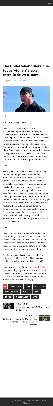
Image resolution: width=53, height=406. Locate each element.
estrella (39, 286)
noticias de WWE (37, 267)
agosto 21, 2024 (11, 80)
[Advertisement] (26, 36)
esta (28, 286)
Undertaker (22, 297)
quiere (26, 291)
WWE (35, 297)
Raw (37, 291)
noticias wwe (11, 291)
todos (8, 297)
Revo (24, 80)
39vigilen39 (15, 286)
